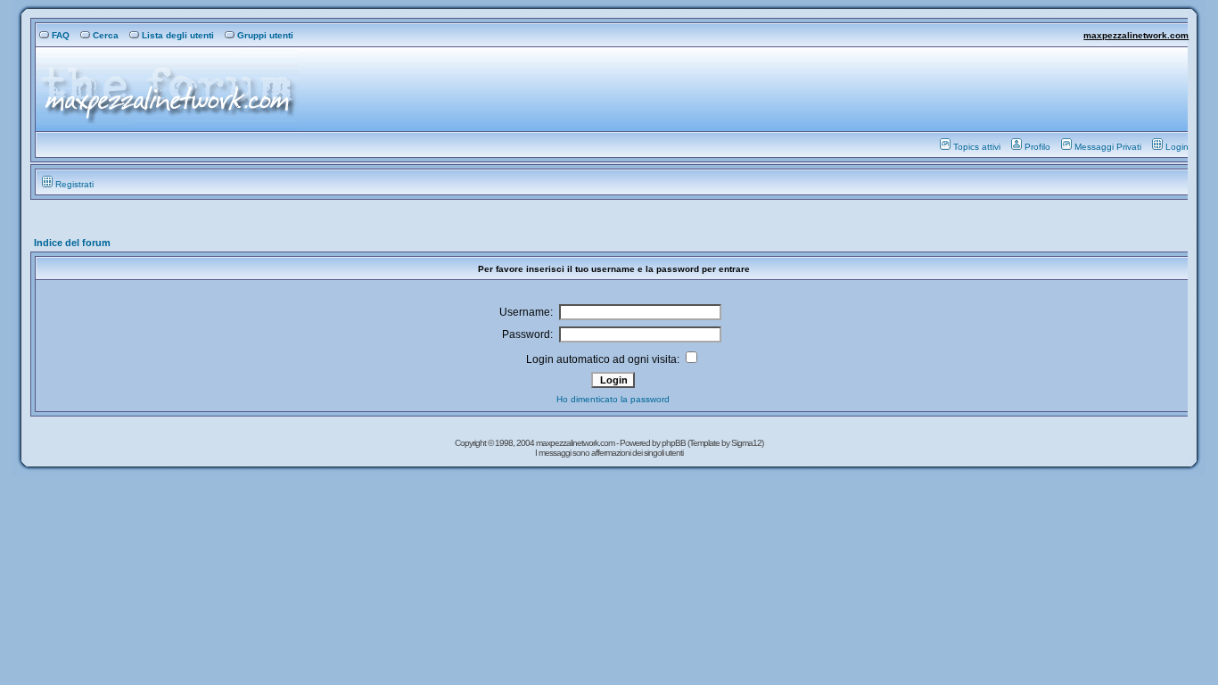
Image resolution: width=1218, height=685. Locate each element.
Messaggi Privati (1107, 147)
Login (1177, 147)
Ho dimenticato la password (613, 399)
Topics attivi (976, 147)
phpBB (674, 443)
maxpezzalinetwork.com (1136, 35)
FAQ (61, 35)
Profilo (1037, 147)
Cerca (106, 35)
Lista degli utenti (178, 35)
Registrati (74, 184)
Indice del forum (72, 242)
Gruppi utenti (265, 35)
